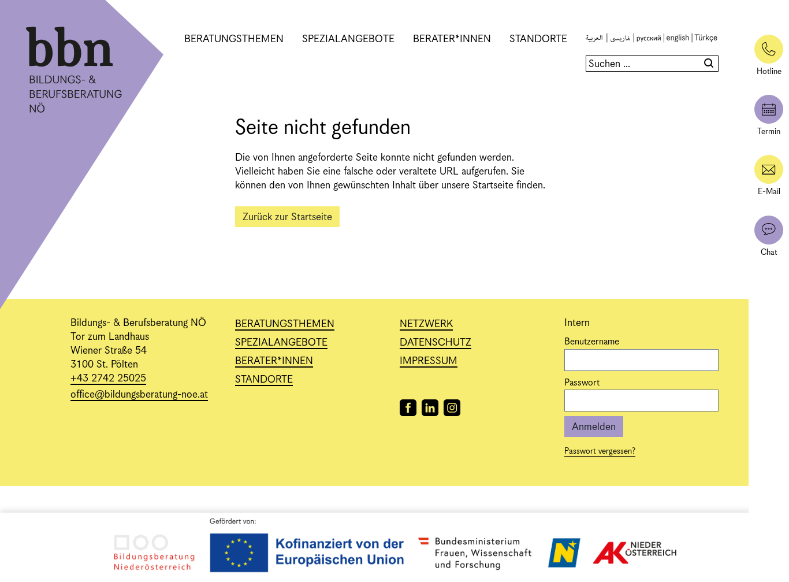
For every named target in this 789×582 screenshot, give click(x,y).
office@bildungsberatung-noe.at (139, 395)
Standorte (538, 39)
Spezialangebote (348, 39)
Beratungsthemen (234, 39)
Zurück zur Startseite (287, 217)
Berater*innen (452, 39)
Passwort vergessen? (599, 451)
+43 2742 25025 (108, 378)
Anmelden (594, 427)
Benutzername (591, 342)
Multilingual (647, 39)
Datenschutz (435, 343)
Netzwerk (426, 324)
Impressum (428, 361)
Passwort (582, 383)
